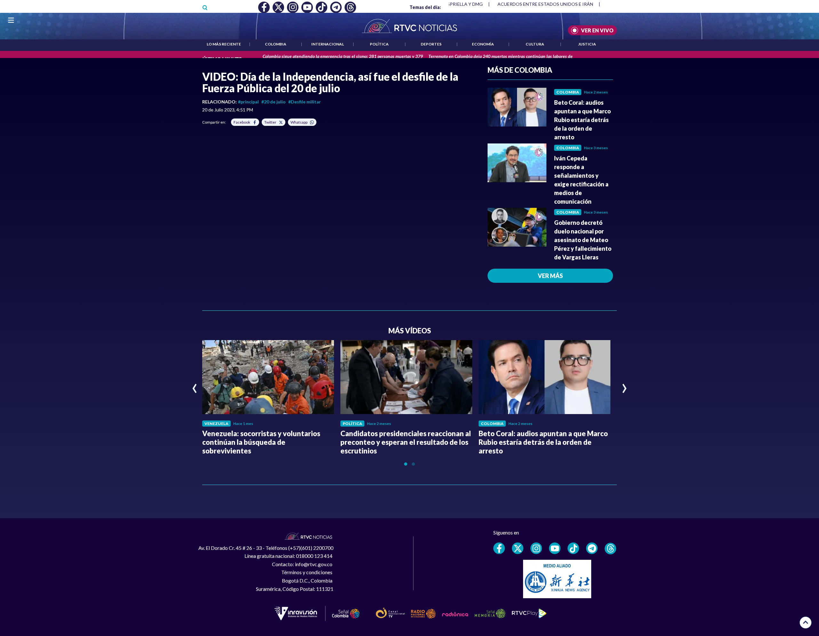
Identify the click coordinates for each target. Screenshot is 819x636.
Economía (483, 44)
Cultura (535, 44)
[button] (406, 464)
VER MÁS (550, 275)
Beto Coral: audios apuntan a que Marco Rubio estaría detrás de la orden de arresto (582, 120)
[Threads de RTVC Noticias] (610, 548)
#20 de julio (273, 101)
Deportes (431, 44)
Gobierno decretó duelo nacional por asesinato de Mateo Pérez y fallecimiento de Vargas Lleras (582, 240)
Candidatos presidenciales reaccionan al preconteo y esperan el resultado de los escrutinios (405, 442)
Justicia (587, 44)
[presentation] (194, 385)
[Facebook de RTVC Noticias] (499, 548)
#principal (248, 101)
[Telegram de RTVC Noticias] (592, 548)
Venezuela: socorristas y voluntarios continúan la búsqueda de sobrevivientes (261, 442)
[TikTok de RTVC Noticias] (573, 548)
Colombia (275, 44)
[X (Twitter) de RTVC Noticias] (517, 548)
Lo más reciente (224, 44)
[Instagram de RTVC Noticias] (536, 548)
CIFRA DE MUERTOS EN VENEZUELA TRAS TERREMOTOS (557, 4)
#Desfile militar (304, 101)
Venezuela (216, 423)
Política (379, 44)
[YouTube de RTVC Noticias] (555, 548)
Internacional (327, 44)
